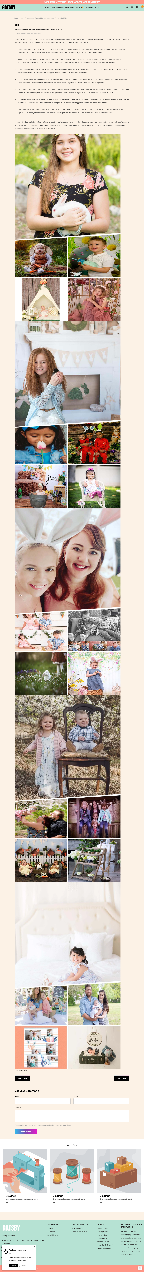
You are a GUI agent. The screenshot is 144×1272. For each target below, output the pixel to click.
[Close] (34, 1247)
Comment (19, 1107)
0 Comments (37, 33)
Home (16, 18)
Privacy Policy (13, 1260)
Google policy (22, 1260)
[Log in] (132, 7)
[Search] (127, 7)
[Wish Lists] (137, 7)
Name (17, 1096)
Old (21, 18)
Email (75, 1096)
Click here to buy (21, 1070)
